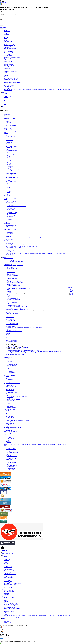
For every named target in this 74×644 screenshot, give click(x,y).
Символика (5, 32)
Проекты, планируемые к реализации (12, 275)
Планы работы (8, 338)
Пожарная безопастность (9, 387)
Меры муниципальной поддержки (12, 278)
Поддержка (9, 292)
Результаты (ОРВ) (8, 378)
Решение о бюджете (8, 451)
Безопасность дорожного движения (11, 374)
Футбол (7, 411)
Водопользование (10, 371)
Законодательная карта (5, 551)
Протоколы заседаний (9, 197)
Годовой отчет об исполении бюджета (11, 456)
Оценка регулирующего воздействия (9, 375)
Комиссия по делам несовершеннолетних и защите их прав (12, 435)
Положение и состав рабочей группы (11, 446)
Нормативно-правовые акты (10, 400)
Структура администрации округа (9, 50)
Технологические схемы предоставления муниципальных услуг (13, 265)
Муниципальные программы (11, 284)
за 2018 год (9, 245)
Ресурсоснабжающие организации (12, 364)
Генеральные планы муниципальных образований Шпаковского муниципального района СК (19, 349)
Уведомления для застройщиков (10, 345)
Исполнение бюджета (10, 466)
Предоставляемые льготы (9, 226)
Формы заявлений (8, 405)
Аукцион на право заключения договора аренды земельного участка (17, 396)
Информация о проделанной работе (11, 201)
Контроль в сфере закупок (7, 83)
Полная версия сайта (3, 2)
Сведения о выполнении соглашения (12, 302)
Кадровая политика (7, 234)
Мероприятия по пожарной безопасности (12, 324)
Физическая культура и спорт (10, 124)
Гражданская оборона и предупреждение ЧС (12, 384)
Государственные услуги (9, 422)
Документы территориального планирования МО (13, 342)
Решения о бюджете (10, 463)
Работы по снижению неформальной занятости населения (12, 82)
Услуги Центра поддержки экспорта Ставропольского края (16, 296)
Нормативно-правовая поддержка (12, 277)
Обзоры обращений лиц (7, 96)
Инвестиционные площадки (11, 273)
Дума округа (5, 42)
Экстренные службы (7, 33)
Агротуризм (7, 334)
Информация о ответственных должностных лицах (14, 299)
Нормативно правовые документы (11, 318)
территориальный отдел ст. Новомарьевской (12, 169)
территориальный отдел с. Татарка (11, 181)
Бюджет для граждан (9, 455)
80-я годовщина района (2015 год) (11, 131)
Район (3, 555)
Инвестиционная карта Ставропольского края (14, 281)
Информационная (8, 316)
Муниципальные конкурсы (11, 426)
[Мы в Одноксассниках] (2, 631)
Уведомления (7, 376)
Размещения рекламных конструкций (11, 340)
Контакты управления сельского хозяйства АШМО (13, 332)
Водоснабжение (9, 361)
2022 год (5, 102)
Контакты (5, 62)
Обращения (3, 92)
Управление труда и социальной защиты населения (14, 217)
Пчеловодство (8, 333)
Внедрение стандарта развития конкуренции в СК (14, 303)
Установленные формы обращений (12, 249)
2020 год (5, 104)
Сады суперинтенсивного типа (10, 326)
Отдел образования (10, 216)
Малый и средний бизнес (9, 287)
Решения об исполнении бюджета (12, 458)
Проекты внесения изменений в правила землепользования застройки (16, 343)
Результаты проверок (7, 54)
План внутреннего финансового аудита (13, 421)
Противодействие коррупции (8, 61)
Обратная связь (9, 470)
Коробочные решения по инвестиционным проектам (15, 282)
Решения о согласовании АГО (10, 355)
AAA (3, 12)
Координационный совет (11, 274)
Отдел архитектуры (10, 211)
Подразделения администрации (10, 205)
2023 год (5, 101)
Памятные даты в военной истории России (10, 48)
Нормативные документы (9, 379)
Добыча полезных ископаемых (11, 372)
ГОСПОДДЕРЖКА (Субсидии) (10, 320)
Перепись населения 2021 (7, 46)
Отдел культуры (9, 219)
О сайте (3, 106)
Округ (3, 29)
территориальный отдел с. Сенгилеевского (12, 177)
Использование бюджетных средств (11, 225)
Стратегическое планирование (10, 283)
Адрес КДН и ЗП (8, 437)
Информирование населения (11, 330)
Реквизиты (7, 401)
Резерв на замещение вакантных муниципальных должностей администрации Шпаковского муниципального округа (24, 237)
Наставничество (8, 441)
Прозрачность (6, 97)
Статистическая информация (8, 55)
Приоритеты (5, 60)
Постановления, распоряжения (10, 260)
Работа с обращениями (9, 142)
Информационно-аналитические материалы (12, 418)
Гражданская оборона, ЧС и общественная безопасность (12, 77)
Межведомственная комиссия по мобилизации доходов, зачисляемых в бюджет (17, 309)
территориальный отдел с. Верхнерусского (12, 150)
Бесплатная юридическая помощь (12, 252)
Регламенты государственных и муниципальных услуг (12, 592)
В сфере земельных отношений (11, 406)
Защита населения (6, 53)
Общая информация (7, 31)
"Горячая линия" (9, 276)
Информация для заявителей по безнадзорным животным (14, 331)
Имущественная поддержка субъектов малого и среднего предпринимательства (19, 288)
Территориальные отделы (7, 145)
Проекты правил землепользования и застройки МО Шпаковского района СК (17, 347)
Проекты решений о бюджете (11, 462)
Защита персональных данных (8, 430)
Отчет (8, 381)
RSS (2, 11)
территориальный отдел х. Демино (11, 154)
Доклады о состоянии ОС (11, 370)
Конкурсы (8, 295)
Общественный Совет (7, 47)
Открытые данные (4, 550)
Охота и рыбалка (8, 315)
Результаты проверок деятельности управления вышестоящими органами (18, 420)
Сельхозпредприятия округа (10, 319)
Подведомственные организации (9, 221)
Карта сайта (4, 552)
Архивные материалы (9, 461)
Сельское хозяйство (6, 599)
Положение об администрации (8, 64)
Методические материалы (9, 243)
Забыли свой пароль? (3, 27)
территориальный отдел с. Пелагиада (11, 173)
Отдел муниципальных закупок (12, 214)
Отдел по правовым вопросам (11, 208)
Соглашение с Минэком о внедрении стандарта (14, 301)
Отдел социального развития (11, 213)
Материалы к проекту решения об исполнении (14, 457)
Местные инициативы (10, 469)
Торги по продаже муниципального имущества (14, 395)
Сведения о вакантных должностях (11, 235)
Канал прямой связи (10, 279)
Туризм (5, 132)
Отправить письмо (6, 93)
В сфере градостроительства (11, 407)
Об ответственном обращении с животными (13, 328)
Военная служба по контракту (10, 389)
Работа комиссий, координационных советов (14, 419)
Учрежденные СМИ (7, 56)
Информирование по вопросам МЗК (11, 449)
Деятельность (4, 70)
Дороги (7, 367)
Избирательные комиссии (9, 140)
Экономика (5, 36)
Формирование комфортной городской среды (10, 84)
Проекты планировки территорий (11, 353)
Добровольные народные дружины (11, 386)
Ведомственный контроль (9, 239)
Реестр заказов (8, 311)
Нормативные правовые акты (8, 66)
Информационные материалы (10, 267)
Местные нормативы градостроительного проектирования (14, 356)
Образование (7, 121)
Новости (7, 139)
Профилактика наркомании (10, 385)
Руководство (7, 204)
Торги (6, 393)
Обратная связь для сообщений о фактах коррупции (13, 247)
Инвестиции (7, 271)
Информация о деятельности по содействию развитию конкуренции (17, 306)
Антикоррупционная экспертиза (10, 242)
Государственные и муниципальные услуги (10, 71)
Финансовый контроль (9, 459)
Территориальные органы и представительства (11, 52)
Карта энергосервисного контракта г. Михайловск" (11, 91)
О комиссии (7, 135)
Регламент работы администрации (9, 65)
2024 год (71, 291)
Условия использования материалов (7, 553)
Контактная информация (9, 202)
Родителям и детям (8, 442)
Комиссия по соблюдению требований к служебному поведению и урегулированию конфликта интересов (21, 246)
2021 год (5, 103)
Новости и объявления (9, 398)
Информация (6, 59)
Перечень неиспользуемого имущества (13, 280)
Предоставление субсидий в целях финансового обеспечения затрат (16, 308)
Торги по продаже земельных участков (13, 394)
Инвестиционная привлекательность (9, 118)
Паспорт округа (6, 30)
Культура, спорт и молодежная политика (10, 409)
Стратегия (8, 286)
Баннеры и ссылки (8, 141)
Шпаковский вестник (5, 98)
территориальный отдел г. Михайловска (11, 146)
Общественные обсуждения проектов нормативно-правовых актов (15, 261)
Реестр (8, 294)
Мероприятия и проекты (9, 232)
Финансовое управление (11, 215)
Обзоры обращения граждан (10, 440)
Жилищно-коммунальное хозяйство (11, 359)
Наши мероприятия (8, 335)
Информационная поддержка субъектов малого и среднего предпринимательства (19, 290)
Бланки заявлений (10, 397)
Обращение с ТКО (10, 360)
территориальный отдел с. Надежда (11, 165)
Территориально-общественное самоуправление (11, 78)
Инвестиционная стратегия (11, 272)
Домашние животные (10, 329)
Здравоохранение (8, 122)
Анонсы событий (8, 231)
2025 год (5, 100)
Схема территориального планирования (10, 39)
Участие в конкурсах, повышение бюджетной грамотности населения (17, 467)
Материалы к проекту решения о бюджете (13, 454)
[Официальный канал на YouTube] (2, 629)
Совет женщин (6, 199)
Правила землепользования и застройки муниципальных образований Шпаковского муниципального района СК (22, 350)
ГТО (6, 413)
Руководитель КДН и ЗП (9, 436)
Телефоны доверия (6, 34)
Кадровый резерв (8, 236)
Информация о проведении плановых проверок (13, 429)
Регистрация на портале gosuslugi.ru (12, 268)
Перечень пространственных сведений (9, 45)
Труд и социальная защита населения (9, 81)
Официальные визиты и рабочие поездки (10, 58)
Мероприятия (9, 424)
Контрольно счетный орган (8, 43)
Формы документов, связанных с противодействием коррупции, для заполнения (17, 244)
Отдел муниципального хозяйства (12, 212)
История (5, 115)
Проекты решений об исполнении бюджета (13, 465)
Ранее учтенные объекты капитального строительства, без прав (15, 354)
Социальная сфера (6, 37)
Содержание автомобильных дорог (12, 369)
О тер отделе (9, 151)
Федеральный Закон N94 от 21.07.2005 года (12, 313)
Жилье (5, 434)
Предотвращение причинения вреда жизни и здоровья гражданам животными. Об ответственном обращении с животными (24, 327)
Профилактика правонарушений (10, 388)
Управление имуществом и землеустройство (10, 79)
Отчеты (7, 337)
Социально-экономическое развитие (9, 85)
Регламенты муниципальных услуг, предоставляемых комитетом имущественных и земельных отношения (21, 402)
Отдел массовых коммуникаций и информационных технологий (16, 207)
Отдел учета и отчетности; (11, 209)
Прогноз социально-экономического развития (14, 285)
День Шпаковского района (8, 41)
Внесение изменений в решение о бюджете (12, 452)
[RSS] (2, 630)
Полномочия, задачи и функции (8, 51)
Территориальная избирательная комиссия (10, 44)
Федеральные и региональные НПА (12, 298)
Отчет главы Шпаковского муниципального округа (11, 256)
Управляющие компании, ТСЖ (11, 365)
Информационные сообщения (10, 233)
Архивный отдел (9, 210)
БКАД (8, 368)
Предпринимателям (8, 291)
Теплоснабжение (9, 363)
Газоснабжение (9, 362)
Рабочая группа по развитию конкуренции (13, 305)
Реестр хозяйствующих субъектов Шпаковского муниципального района (18, 304)
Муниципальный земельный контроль (11, 448)
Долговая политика (10, 464)
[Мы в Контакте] (2, 632)
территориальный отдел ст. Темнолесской (12, 185)
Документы (3, 63)
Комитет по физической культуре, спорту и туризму (14, 218)
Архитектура (6, 75)
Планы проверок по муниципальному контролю (13, 399)
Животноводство (8, 322)
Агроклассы (7, 325)
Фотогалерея (5, 38)
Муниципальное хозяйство (8, 76)
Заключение (9, 382)
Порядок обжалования (7, 68)
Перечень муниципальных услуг (8, 69)
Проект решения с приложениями (12, 453)
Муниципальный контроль (8, 90)
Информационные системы (8, 227)
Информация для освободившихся (9, 86)
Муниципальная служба (9, 416)
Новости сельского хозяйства (10, 317)
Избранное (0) (8, 312)
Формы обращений (6, 67)
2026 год (5, 99)
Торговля (8, 289)
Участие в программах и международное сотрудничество (12, 57)
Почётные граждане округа (8, 40)
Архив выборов (8, 143)
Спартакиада (7, 410)
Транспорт (7, 358)
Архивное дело (6, 74)
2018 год (5, 105)
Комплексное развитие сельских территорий (12, 323)
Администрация (4, 49)
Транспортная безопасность (10, 390)
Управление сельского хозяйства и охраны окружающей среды (16, 206)
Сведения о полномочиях (11, 136)
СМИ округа (5, 35)
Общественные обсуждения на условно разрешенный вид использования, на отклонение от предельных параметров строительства (25, 408)
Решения (7, 138)
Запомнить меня (3, 24)
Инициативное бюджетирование (8, 88)
